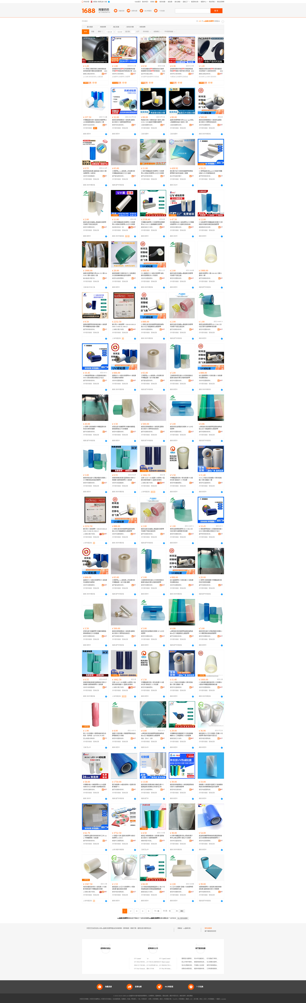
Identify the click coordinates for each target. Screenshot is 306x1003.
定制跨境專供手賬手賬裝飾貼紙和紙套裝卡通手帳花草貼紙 (181, 70)
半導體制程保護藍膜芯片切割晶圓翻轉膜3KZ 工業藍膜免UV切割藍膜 (181, 734)
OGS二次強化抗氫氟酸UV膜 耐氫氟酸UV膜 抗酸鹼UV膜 (210, 479)
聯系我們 (183, 996)
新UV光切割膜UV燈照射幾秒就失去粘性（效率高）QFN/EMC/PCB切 (94, 734)
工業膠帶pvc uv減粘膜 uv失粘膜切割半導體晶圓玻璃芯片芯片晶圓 (123, 172)
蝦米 (161, 999)
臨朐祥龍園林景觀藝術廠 (202, 968)
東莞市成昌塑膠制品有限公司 (118, 278)
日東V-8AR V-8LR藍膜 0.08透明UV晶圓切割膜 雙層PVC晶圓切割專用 (153, 479)
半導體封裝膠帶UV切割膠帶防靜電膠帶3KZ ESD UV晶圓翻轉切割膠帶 (153, 223)
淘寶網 (123, 999)
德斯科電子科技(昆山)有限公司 (147, 841)
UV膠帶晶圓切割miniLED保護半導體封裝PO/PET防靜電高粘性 (210, 172)
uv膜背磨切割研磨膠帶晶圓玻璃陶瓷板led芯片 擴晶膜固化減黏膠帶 (210, 428)
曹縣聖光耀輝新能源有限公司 (191, 958)
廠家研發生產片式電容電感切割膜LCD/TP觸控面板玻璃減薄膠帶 (95, 479)
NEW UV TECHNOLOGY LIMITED (145, 965)
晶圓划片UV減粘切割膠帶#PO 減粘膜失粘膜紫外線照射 (124, 377)
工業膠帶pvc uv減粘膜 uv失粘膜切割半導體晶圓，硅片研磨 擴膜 (152, 377)
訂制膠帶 (127, 77)
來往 (200, 999)
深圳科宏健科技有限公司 (176, 227)
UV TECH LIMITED (153, 962)
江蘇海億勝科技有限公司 (147, 125)
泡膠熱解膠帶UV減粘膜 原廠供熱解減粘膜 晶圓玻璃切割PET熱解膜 (210, 888)
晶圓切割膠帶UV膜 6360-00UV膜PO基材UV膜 (210, 274)
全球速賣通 (116, 999)
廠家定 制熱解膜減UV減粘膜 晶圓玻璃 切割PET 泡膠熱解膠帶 (152, 837)
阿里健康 (211, 999)
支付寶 (196, 999)
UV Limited (137, 958)
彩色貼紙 (156, 77)
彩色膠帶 (144, 77)
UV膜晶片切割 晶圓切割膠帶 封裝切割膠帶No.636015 (123, 837)
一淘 (138, 999)
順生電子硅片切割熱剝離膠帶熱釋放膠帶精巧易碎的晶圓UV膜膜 (181, 172)
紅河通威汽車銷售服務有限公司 (217, 958)
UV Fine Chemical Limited (141, 968)
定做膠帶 (115, 77)
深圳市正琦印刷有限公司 (118, 74)
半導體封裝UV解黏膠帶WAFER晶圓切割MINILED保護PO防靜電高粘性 (94, 786)
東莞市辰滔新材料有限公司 (118, 125)
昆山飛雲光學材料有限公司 (89, 738)
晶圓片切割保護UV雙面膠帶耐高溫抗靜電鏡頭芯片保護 (124, 734)
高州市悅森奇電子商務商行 (176, 176)
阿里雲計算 (167, 999)
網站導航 (190, 996)
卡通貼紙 (173, 77)
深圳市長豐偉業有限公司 (205, 125)
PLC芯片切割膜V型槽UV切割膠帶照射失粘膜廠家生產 (181, 888)
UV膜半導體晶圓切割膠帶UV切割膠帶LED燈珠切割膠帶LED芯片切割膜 (152, 172)
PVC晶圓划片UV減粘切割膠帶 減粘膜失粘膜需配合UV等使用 (152, 274)
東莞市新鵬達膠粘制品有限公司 (176, 483)
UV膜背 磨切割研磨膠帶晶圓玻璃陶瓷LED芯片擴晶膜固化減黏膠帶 (152, 325)
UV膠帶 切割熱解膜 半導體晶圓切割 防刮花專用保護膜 (94, 428)
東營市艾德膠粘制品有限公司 (118, 841)
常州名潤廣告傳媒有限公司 (190, 965)
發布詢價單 (208, 928)
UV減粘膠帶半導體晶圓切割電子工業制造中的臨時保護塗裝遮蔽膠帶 (211, 223)
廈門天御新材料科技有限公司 (205, 278)
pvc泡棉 (85, 77)
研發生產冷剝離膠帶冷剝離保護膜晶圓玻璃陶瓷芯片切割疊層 (123, 428)
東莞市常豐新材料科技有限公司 (89, 227)
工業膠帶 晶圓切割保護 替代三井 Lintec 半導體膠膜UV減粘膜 (95, 837)
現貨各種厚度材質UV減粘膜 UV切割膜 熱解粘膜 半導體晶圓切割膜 (95, 888)
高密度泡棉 (92, 77)
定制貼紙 (185, 77)
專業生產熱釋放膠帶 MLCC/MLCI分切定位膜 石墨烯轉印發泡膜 (210, 325)
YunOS (175, 999)
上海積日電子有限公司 (118, 329)
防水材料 (202, 77)
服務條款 (158, 996)
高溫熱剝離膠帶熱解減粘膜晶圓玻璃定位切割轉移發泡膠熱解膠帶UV (210, 837)
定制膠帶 (121, 77)
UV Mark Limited (164, 962)
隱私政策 (165, 996)
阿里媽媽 (155, 999)
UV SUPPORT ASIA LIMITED (156, 965)
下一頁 (156, 911)
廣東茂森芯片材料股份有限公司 (147, 227)
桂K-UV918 (150, 968)
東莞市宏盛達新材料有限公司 (205, 483)
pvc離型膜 (99, 77)
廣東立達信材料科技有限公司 (89, 74)
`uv (148, 958)
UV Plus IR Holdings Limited (167, 968)
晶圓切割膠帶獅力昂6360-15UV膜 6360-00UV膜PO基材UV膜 (95, 274)
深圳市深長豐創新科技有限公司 (89, 176)
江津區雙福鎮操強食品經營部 (216, 968)
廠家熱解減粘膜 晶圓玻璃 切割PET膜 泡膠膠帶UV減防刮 (95, 172)
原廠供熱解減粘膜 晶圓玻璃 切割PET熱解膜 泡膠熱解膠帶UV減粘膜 (123, 479)
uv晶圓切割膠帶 (188, 928)
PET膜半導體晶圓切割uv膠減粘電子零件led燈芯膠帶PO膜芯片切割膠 (181, 837)
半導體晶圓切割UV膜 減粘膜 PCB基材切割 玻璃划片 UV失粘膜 (181, 479)
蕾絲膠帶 (150, 77)
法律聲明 (151, 996)
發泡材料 (213, 77)
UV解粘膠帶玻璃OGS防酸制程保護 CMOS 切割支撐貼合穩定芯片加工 (95, 377)
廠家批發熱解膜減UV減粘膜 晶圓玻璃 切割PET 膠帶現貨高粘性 (210, 121)
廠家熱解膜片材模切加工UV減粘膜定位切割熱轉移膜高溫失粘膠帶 (124, 274)
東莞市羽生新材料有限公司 (89, 125)
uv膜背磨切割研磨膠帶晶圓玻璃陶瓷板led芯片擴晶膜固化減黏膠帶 (152, 734)
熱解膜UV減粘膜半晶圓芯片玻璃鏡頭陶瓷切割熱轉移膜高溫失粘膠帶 (211, 786)
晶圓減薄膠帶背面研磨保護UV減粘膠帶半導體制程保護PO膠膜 (95, 325)
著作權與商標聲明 (141, 996)
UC (191, 999)
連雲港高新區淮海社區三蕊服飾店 (205, 962)
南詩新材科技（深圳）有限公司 (118, 227)
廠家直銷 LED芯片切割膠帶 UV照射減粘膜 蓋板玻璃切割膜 (123, 888)
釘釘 (205, 999)
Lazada (223, 999)
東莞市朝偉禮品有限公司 (214, 965)
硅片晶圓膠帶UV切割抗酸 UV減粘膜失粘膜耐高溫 (210, 377)
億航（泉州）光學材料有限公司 (147, 738)
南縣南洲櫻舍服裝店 (188, 968)
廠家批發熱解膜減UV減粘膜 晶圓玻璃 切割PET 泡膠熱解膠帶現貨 (123, 121)
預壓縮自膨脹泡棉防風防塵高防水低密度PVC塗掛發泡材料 (210, 70)
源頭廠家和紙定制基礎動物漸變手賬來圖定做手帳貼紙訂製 (123, 70)
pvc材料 (207, 77)
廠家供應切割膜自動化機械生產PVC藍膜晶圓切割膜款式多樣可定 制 (152, 786)
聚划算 (133, 999)
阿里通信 (181, 999)
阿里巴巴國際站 (95, 999)
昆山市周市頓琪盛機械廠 (189, 962)
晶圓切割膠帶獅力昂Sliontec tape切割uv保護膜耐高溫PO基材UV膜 (182, 121)
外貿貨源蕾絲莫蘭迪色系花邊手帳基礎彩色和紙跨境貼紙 (152, 70)
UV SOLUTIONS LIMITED (142, 962)
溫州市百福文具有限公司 (147, 74)
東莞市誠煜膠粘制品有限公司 (205, 789)
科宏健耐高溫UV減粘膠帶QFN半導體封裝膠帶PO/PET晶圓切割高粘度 (182, 223)
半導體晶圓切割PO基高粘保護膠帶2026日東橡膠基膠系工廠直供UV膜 (95, 121)
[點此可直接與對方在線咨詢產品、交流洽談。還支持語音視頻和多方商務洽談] (106, 134)
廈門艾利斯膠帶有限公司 (147, 789)
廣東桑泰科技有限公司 (205, 227)
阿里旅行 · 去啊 (146, 999)
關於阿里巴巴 (174, 996)
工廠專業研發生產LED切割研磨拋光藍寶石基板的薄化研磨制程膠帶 (181, 377)
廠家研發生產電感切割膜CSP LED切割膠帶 (181, 428)
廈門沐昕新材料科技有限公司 (147, 176)
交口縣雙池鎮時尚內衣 (214, 962)
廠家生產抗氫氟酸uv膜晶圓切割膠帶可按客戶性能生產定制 (94, 223)
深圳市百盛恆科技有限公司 (176, 841)
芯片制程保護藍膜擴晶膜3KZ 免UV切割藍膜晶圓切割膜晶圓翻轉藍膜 (153, 888)
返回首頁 (173, 918)
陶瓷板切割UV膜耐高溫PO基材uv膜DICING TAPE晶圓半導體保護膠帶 (153, 121)
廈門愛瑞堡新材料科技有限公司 (118, 176)
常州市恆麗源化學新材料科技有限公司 (206, 958)
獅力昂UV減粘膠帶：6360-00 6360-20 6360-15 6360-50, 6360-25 (124, 325)
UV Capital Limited (164, 958)
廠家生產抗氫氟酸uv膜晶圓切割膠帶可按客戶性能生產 (181, 274)
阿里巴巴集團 (84, 999)
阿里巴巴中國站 (106, 999)
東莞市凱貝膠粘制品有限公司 (205, 738)
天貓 (128, 999)
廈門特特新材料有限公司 (205, 176)
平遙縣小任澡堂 (199, 965)
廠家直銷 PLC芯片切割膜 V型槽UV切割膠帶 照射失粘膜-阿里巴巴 (211, 734)
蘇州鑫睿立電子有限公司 (89, 278)
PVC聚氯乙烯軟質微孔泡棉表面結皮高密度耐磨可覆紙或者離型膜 (94, 70)
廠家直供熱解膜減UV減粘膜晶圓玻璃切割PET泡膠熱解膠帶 (182, 786)
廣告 (105, 71)
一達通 (217, 999)
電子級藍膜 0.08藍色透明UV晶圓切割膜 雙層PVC (124, 786)
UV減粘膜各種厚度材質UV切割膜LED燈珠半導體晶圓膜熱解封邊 (210, 683)
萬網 (187, 999)
